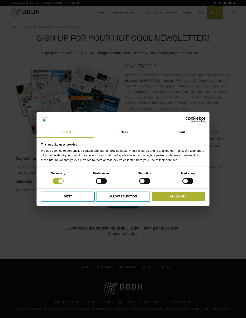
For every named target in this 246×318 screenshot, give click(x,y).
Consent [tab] (65, 132)
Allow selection (123, 196)
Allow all (178, 196)
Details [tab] (123, 132)
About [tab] (180, 132)
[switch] (101, 181)
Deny (68, 196)
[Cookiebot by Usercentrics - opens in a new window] (188, 119)
